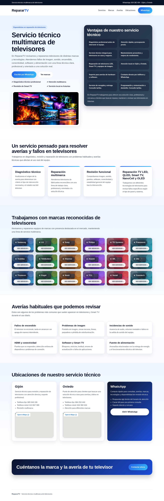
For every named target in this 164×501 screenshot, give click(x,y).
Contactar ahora (138, 467)
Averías (120, 10)
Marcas (111, 10)
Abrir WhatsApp (129, 412)
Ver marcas (45, 74)
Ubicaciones (130, 10)
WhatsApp (145, 10)
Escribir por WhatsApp (24, 74)
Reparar (20, 10)
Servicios (102, 10)
